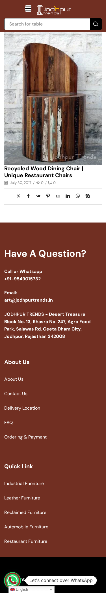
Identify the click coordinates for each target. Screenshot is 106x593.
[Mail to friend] (58, 196)
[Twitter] (19, 196)
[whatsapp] (78, 196)
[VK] (38, 196)
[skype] (86, 196)
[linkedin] (68, 196)
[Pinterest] (48, 196)
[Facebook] (28, 196)
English (21, 589)
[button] (28, 8)
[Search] (95, 24)
